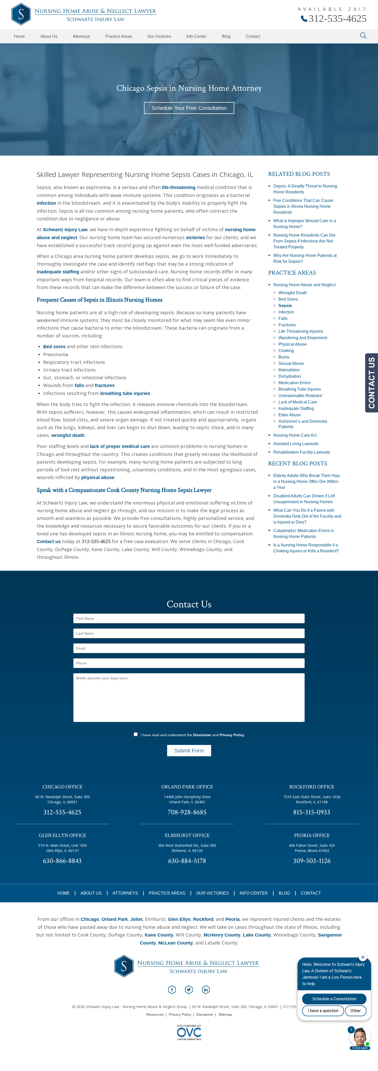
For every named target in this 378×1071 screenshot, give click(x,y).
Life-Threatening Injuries (300, 331)
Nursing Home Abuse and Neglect (304, 285)
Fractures (287, 325)
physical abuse (97, 477)
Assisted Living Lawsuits (295, 444)
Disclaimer (202, 735)
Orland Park (115, 919)
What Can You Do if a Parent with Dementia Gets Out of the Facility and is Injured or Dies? (307, 516)
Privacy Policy (232, 735)
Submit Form (189, 750)
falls (79, 385)
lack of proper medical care (120, 446)
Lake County (257, 935)
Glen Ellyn (179, 919)
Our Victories (159, 36)
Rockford (203, 919)
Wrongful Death (292, 293)
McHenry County (222, 935)
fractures (105, 385)
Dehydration (289, 376)
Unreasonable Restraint (300, 395)
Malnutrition (289, 370)
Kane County (159, 935)
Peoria (233, 919)
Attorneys (81, 36)
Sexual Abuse (291, 363)
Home (19, 36)
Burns (283, 357)
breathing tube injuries (125, 393)
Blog (226, 36)
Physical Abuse (292, 344)
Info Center (196, 36)
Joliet (136, 919)
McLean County (175, 943)
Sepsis (285, 305)
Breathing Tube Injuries (299, 389)
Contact (253, 36)
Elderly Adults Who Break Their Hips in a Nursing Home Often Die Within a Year (306, 481)
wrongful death (68, 435)
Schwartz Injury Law (65, 229)
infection (46, 203)
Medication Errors (294, 383)
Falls (282, 318)
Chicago (90, 919)
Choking (286, 350)
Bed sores (54, 346)
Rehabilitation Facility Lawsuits (301, 452)
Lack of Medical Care (297, 402)
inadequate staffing (58, 271)
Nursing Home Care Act (295, 435)
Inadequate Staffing (296, 408)
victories (195, 237)
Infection (286, 312)
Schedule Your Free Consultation (189, 108)
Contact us (49, 541)
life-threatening (178, 187)
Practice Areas (118, 36)
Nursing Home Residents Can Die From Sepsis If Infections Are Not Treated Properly (304, 241)
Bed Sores (288, 299)
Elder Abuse (289, 415)
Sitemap (225, 1014)
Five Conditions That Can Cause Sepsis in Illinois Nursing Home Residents (303, 206)
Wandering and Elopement (302, 338)
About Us (48, 36)
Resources (155, 1014)
